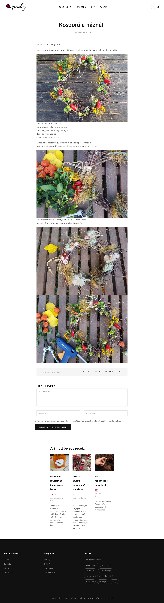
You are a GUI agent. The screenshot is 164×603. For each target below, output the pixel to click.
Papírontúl (109, 598)
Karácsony (91, 565)
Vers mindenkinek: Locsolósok (101, 480)
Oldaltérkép (8, 572)
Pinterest (109, 372)
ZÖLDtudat (65, 7)
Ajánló (46, 560)
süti (114, 581)
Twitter (97, 372)
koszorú (51, 372)
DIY (93, 7)
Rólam (103, 7)
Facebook (86, 372)
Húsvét (90, 581)
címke (102, 581)
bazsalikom (105, 570)
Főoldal (6, 560)
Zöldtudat (47, 572)
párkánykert (105, 576)
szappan (106, 565)
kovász (90, 576)
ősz (58, 372)
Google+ (121, 372)
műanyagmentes (93, 560)
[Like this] (52, 500)
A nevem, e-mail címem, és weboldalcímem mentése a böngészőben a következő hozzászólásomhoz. (79, 421)
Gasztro (81, 7)
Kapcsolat (7, 564)
